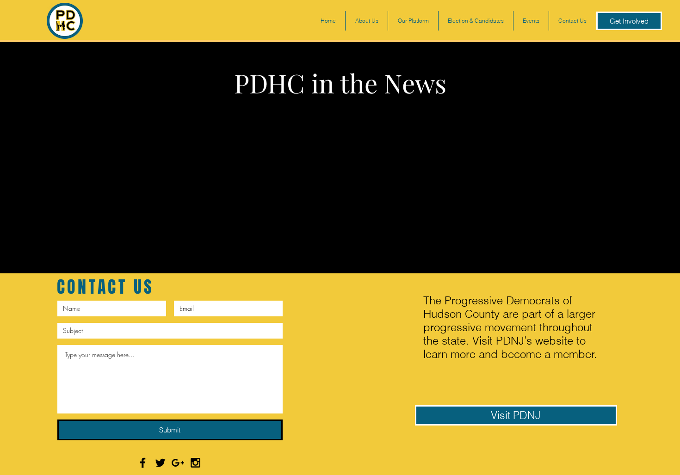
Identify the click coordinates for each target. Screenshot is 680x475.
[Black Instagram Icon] (195, 462)
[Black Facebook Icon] (142, 462)
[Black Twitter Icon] (160, 462)
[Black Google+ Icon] (178, 462)
